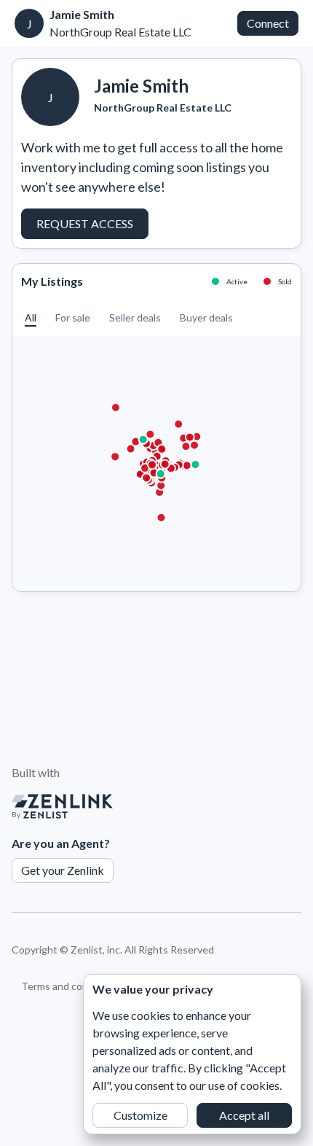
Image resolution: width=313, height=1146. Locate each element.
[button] (30, 317)
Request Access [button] (84, 223)
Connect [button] (268, 23)
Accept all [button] (244, 1115)
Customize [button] (140, 1115)
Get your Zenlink (62, 870)
